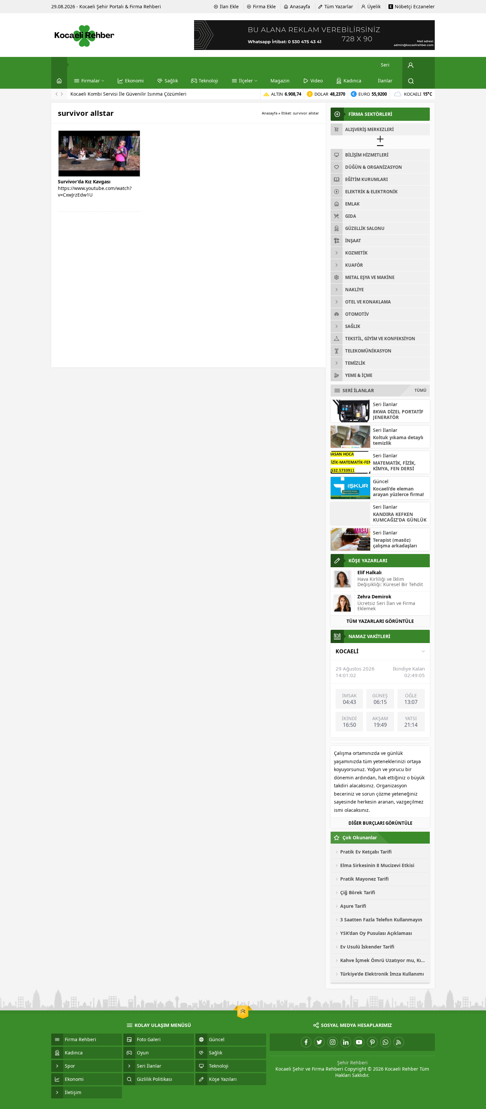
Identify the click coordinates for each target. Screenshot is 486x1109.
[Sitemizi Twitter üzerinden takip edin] (319, 1042)
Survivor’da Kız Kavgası (84, 181)
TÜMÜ (420, 390)
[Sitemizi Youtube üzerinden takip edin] (359, 1042)
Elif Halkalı (369, 572)
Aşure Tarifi (353, 906)
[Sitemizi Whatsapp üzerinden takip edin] (385, 1042)
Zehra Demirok (374, 596)
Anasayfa (269, 113)
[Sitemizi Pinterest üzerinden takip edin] (372, 1042)
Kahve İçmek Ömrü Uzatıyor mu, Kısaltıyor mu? (382, 960)
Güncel (380, 481)
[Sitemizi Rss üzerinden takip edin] (399, 1042)
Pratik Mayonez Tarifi (364, 879)
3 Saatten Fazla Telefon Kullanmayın (381, 919)
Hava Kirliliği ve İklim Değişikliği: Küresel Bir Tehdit (390, 581)
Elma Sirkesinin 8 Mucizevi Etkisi (377, 865)
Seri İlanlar (385, 404)
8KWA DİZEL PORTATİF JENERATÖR (398, 414)
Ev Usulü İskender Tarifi (367, 947)
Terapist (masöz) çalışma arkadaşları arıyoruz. (395, 545)
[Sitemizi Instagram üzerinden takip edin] (333, 1042)
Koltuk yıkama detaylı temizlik (398, 440)
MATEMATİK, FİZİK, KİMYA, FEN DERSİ (394, 465)
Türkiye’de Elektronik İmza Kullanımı (382, 974)
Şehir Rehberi (352, 1062)
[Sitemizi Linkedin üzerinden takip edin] (346, 1042)
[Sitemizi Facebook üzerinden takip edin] (306, 1042)
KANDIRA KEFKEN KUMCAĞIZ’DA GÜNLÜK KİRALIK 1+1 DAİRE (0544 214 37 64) (399, 522)
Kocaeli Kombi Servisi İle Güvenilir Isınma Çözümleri (128, 94)
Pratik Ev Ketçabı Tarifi (366, 852)
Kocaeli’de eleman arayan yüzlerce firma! (398, 491)
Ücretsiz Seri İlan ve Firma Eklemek (386, 606)
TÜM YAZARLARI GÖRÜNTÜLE (380, 621)
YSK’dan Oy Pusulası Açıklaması (376, 933)
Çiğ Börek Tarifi (357, 892)
